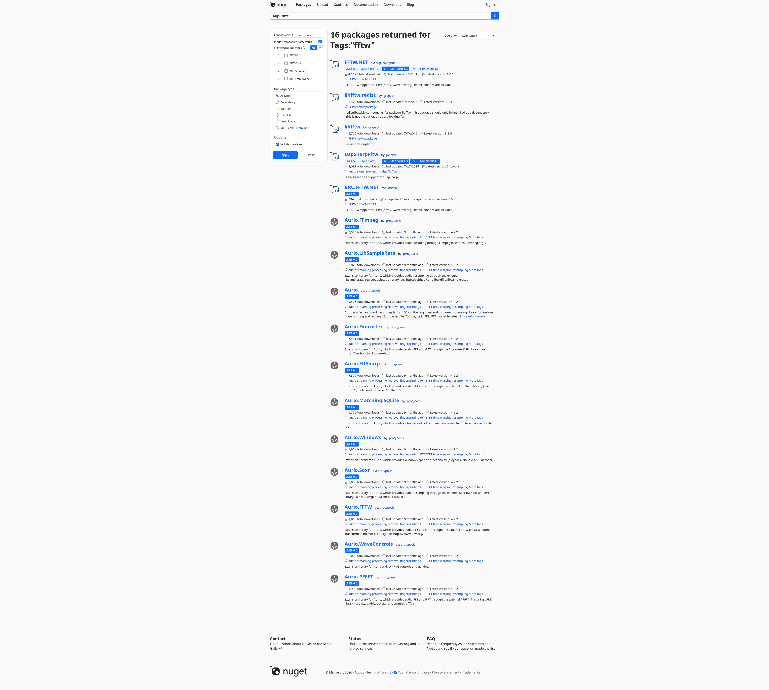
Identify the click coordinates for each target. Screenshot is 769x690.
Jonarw (391, 155)
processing (373, 171)
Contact (278, 638)
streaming (364, 237)
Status (354, 638)
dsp (384, 171)
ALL (313, 47)
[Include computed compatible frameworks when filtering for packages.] (320, 42)
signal (361, 171)
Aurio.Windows (363, 437)
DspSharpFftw (361, 154)
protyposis (393, 221)
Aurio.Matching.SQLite (372, 400)
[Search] (495, 16)
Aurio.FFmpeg (361, 220)
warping (446, 237)
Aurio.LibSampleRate (370, 253)
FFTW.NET (356, 62)
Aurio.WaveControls (369, 544)
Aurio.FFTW (358, 507)
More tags (476, 237)
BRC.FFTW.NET (362, 187)
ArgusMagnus (385, 63)
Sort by (451, 35)
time (436, 237)
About (359, 672)
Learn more (304, 35)
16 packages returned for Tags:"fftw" (380, 39)
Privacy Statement (445, 672)
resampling (460, 237)
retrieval (393, 237)
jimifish (392, 188)
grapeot (388, 95)
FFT (373, 79)
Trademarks (471, 672)
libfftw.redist (360, 95)
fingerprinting (409, 237)
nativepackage (367, 107)
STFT (429, 237)
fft (389, 171)
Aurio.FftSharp (362, 363)
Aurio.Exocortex (364, 326)
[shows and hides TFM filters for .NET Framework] (278, 79)
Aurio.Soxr (357, 470)
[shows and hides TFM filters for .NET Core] (278, 63)
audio (352, 171)
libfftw (352, 126)
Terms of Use (377, 672)
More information (472, 316)
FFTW (352, 79)
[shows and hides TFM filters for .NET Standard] (278, 71)
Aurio (351, 290)
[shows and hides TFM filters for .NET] (278, 55)
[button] (295, 35)
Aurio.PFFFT (359, 576)
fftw (394, 171)
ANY (321, 47)
